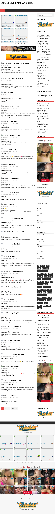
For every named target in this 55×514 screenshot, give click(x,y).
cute (44, 279)
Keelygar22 (13, 165)
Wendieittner (15, 340)
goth (45, 287)
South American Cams (42, 129)
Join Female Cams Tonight (43, 108)
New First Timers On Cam (43, 35)
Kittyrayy (11, 256)
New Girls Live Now (41, 75)
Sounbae (11, 92)
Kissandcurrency (18, 354)
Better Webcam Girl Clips (43, 67)
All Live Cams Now (41, 126)
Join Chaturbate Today (42, 38)
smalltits (40, 303)
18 (38, 265)
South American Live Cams (43, 36)
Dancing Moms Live (41, 70)
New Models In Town (42, 41)
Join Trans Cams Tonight (43, 115)
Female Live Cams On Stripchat (44, 56)
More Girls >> (45, 184)
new (45, 295)
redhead (40, 300)
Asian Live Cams (41, 48)
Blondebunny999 (18, 232)
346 (13, 408)
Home (2, 10)
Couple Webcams (34, 10)
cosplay (46, 276)
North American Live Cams (43, 44)
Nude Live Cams (41, 128)
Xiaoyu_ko (12, 149)
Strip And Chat (40, 120)
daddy (48, 279)
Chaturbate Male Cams (42, 113)
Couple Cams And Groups (43, 57)
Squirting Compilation (42, 64)
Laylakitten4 (14, 192)
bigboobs (45, 271)
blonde (45, 273)
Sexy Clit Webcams (41, 62)
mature (39, 292)
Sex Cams (39, 68)
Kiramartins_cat (17, 218)
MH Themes (35, 423)
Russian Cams (40, 123)
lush (50, 289)
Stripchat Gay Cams (41, 110)
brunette (40, 276)
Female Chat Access (44, 10)
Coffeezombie (15, 178)
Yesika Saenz (15, 65)
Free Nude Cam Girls (42, 72)
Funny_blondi (15, 366)
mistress (49, 292)
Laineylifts (12, 395)
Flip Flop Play (40, 83)
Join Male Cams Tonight (42, 105)
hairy (49, 287)
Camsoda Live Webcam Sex (43, 40)
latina (39, 289)
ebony (46, 281)
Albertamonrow (17, 272)
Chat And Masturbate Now (43, 49)
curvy (39, 279)
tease (44, 305)
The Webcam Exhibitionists (43, 103)
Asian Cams (40, 121)
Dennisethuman (17, 79)
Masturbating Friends (11, 10)
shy (44, 300)
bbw (47, 268)
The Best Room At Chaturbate (44, 54)
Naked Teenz (40, 76)
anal (47, 265)
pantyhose (40, 297)
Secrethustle (14, 106)
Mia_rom (11, 299)
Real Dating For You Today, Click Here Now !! (27, 498)
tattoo (39, 305)
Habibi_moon (15, 135)
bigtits (39, 273)
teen (49, 305)
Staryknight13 (15, 244)
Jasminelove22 (16, 287)
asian (39, 268)
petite (46, 297)
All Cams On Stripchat (42, 43)
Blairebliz (12, 204)
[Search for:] (45, 15)
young (39, 308)
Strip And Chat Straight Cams (44, 112)
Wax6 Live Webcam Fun (42, 116)
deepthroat (40, 281)
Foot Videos (39, 73)
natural (40, 295)
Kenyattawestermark (21, 63)
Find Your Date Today (42, 46)
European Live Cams (42, 65)
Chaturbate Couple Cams (43, 107)
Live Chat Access (41, 132)
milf (44, 292)
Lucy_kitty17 (14, 313)
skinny (49, 300)
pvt (50, 297)
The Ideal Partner (23, 10)
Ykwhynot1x (14, 122)
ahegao (42, 265)
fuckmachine (44, 284)
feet (51, 281)
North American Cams (42, 124)
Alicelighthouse (16, 380)
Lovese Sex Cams (41, 78)
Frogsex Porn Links (41, 131)
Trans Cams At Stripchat (43, 118)
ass (43, 268)
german (40, 287)
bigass (39, 271)
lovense (45, 289)
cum (51, 276)
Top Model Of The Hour (42, 52)
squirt (46, 303)
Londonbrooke (16, 327)
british (50, 273)
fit (38, 284)
